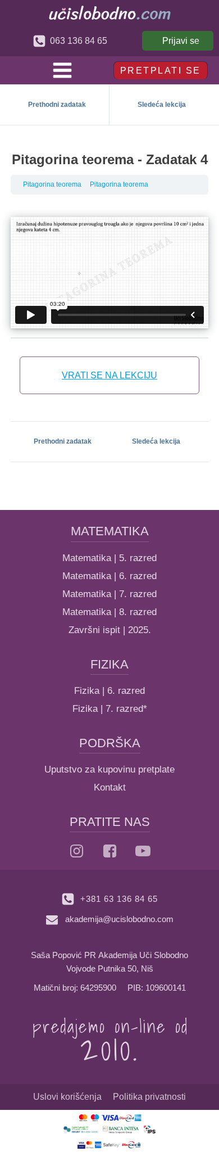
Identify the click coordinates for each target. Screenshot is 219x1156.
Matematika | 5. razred (109, 558)
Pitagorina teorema (52, 184)
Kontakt (110, 787)
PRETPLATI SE (160, 70)
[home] (110, 13)
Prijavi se (180, 41)
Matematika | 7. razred (109, 594)
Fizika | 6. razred (109, 691)
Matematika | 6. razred (109, 576)
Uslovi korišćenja (67, 1096)
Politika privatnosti (149, 1096)
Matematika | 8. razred (109, 612)
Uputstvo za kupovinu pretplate (109, 769)
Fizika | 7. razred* (109, 709)
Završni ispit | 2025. (110, 630)
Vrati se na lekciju (109, 375)
